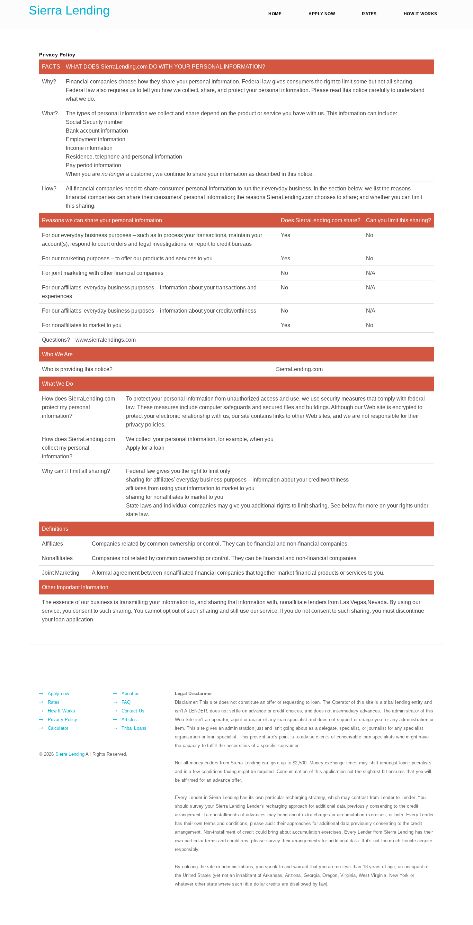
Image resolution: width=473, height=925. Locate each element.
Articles (129, 719)
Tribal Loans (134, 728)
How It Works (61, 710)
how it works (420, 13)
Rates (54, 702)
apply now (322, 13)
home (275, 13)
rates (369, 13)
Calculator (58, 728)
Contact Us (133, 710)
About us (131, 693)
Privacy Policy (62, 719)
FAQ (126, 702)
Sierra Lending (69, 10)
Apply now (58, 693)
